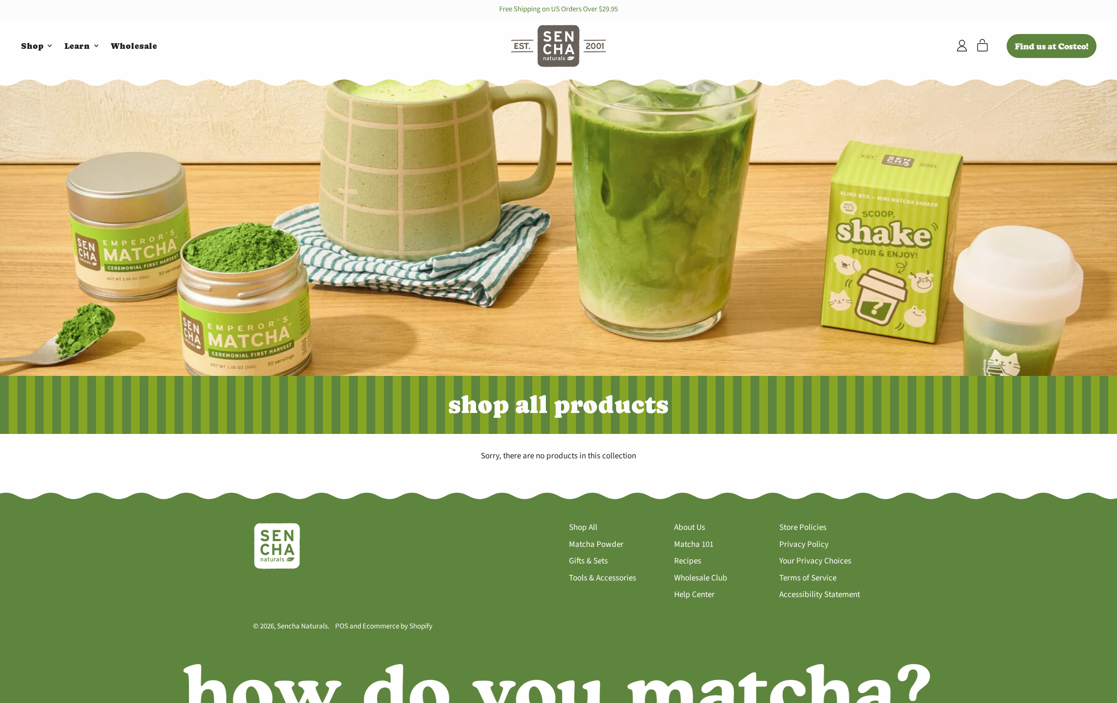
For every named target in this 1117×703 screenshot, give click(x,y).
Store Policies (802, 527)
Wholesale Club (700, 578)
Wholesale (134, 46)
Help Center (694, 595)
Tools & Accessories (602, 578)
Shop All (583, 527)
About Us (689, 527)
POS (341, 626)
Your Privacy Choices (815, 561)
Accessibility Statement (819, 595)
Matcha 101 (693, 544)
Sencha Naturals (302, 626)
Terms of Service (807, 578)
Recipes (687, 561)
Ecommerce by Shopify (397, 626)
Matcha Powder (596, 544)
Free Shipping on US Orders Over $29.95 (558, 9)
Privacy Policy (804, 544)
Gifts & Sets (588, 561)
